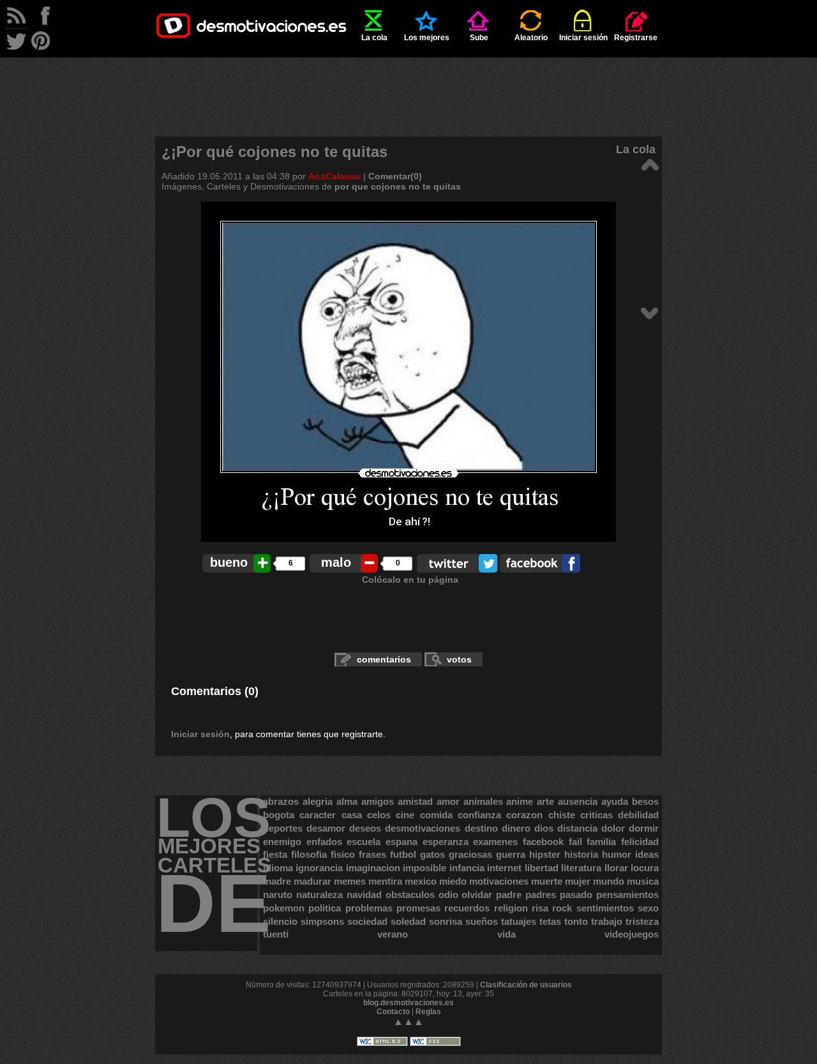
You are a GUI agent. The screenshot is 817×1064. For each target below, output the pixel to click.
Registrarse (635, 37)
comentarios (384, 659)
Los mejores (426, 37)
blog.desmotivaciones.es (408, 1002)
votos (459, 659)
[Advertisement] (408, 86)
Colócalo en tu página (410, 579)
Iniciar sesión (583, 37)
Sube (479, 37)
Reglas (428, 1011)
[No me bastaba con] (649, 312)
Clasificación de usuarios (526, 984)
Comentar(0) (395, 176)
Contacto (393, 1011)
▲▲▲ (408, 1021)
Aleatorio (531, 37)
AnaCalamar (334, 176)
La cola (374, 37)
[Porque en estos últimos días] (649, 163)
